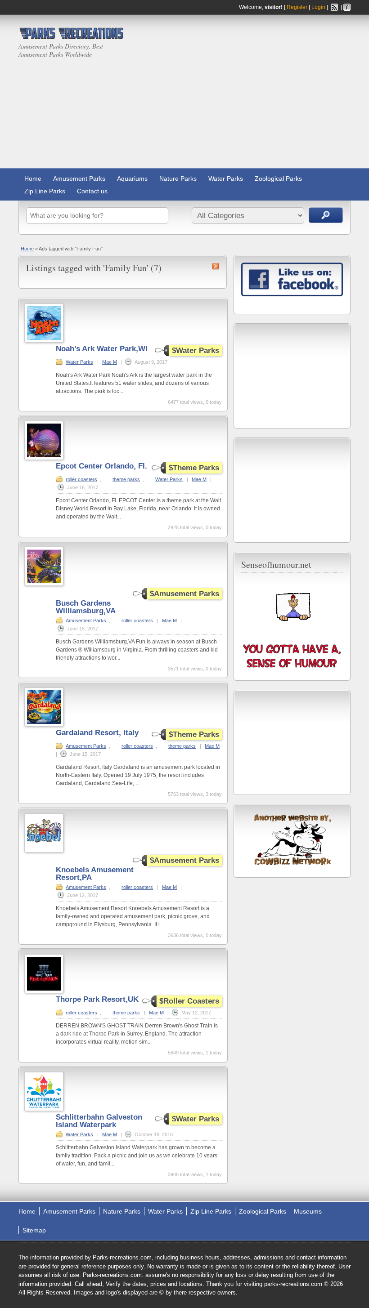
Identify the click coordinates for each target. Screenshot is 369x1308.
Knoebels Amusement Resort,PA (95, 874)
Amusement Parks (79, 178)
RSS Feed (334, 7)
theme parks (126, 479)
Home (32, 178)
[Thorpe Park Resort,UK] (43, 991)
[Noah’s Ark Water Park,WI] (43, 341)
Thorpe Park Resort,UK (97, 999)
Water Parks (225, 178)
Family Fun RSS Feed (215, 266)
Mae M (109, 362)
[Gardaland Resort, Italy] (43, 725)
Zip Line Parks (44, 191)
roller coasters (81, 479)
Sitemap (34, 1230)
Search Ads (326, 215)
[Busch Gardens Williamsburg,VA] (43, 584)
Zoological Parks (278, 178)
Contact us (92, 191)
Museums (308, 1211)
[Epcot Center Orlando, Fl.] (43, 458)
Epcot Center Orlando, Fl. (101, 466)
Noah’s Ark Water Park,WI (102, 348)
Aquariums (132, 178)
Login (318, 7)
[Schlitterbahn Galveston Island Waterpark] (43, 1109)
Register (297, 7)
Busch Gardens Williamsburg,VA (86, 607)
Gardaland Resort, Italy (97, 732)
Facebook (347, 7)
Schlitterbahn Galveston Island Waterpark (99, 1121)
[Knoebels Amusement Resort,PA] (43, 851)
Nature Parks (178, 178)
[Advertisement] (268, 94)
